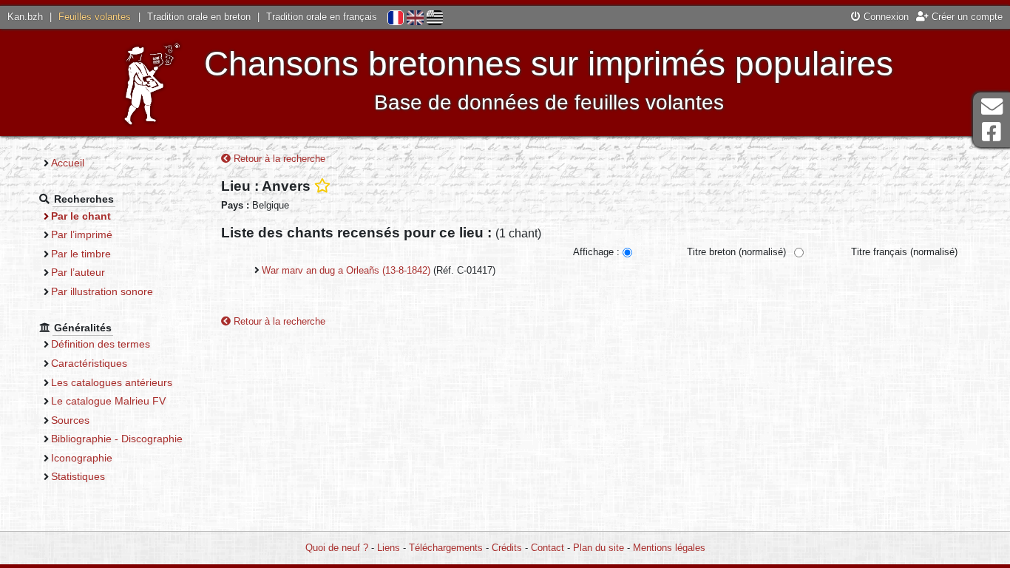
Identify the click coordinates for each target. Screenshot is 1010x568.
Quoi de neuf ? (336, 547)
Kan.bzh (25, 16)
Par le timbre (81, 254)
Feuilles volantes (94, 16)
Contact (547, 547)
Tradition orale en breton (199, 16)
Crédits (507, 547)
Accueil (67, 163)
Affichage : (596, 251)
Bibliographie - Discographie (117, 438)
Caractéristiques (89, 363)
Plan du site (598, 547)
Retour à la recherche (278, 158)
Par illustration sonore (102, 291)
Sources (70, 420)
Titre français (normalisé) (904, 251)
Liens (388, 547)
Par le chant (81, 216)
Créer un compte (966, 16)
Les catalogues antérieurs (111, 382)
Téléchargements (446, 547)
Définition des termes (100, 344)
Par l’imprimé (81, 234)
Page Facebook (991, 132)
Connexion (885, 16)
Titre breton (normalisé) (736, 251)
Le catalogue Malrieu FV (108, 401)
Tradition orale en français (321, 16)
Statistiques (78, 476)
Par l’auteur (78, 272)
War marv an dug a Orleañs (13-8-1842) (346, 270)
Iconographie (81, 458)
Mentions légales (669, 547)
